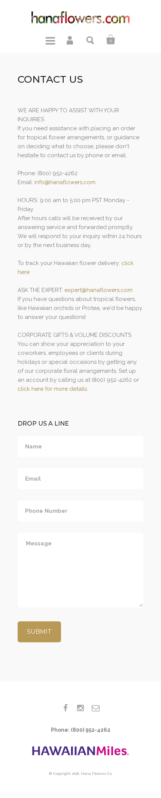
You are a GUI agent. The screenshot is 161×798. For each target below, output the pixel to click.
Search (90, 39)
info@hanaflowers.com (64, 182)
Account (70, 39)
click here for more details (52, 389)
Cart (111, 39)
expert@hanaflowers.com (98, 290)
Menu (50, 39)
